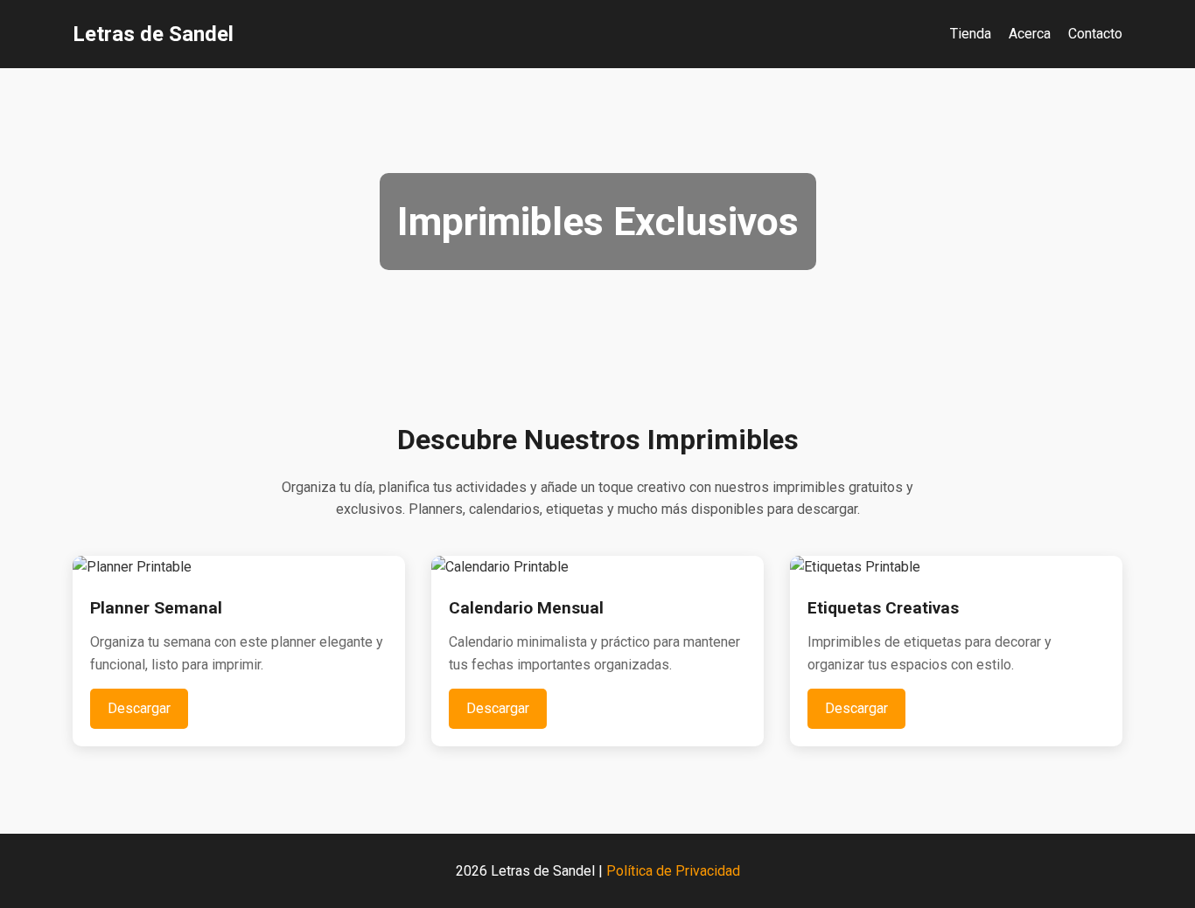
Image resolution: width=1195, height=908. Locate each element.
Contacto (1095, 33)
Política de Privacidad (673, 871)
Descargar (139, 708)
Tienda (970, 33)
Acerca (1030, 33)
